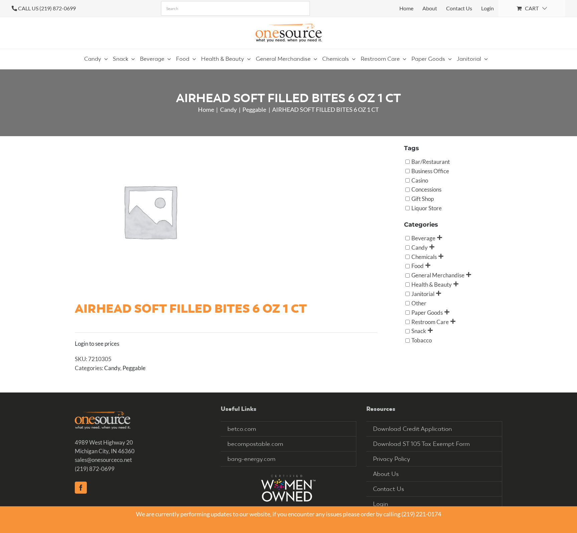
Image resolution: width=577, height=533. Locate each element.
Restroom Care (430, 321)
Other (418, 302)
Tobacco (421, 340)
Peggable (134, 367)
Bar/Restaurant (430, 161)
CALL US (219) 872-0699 (47, 8)
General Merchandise (437, 275)
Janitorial (422, 293)
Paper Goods (427, 312)
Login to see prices (97, 343)
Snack (418, 330)
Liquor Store (426, 208)
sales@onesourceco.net (103, 459)
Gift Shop (422, 198)
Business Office (430, 170)
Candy (112, 367)
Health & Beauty (431, 284)
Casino (419, 180)
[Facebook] (81, 488)
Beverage (423, 237)
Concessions (426, 189)
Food (417, 265)
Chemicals (424, 256)
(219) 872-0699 (95, 468)
